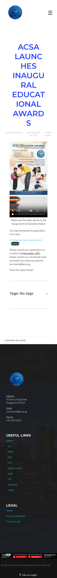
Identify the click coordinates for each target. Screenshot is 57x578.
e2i (9, 446)
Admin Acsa (48, 134)
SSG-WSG (12, 484)
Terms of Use (13, 521)
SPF (9, 479)
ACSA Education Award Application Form (26, 240)
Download (15, 243)
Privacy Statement (15, 516)
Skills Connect (15, 468)
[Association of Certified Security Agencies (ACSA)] (15, 12)
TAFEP (11, 490)
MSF (10, 457)
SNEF (10, 473)
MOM (10, 451)
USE (10, 462)
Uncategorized (14, 133)
